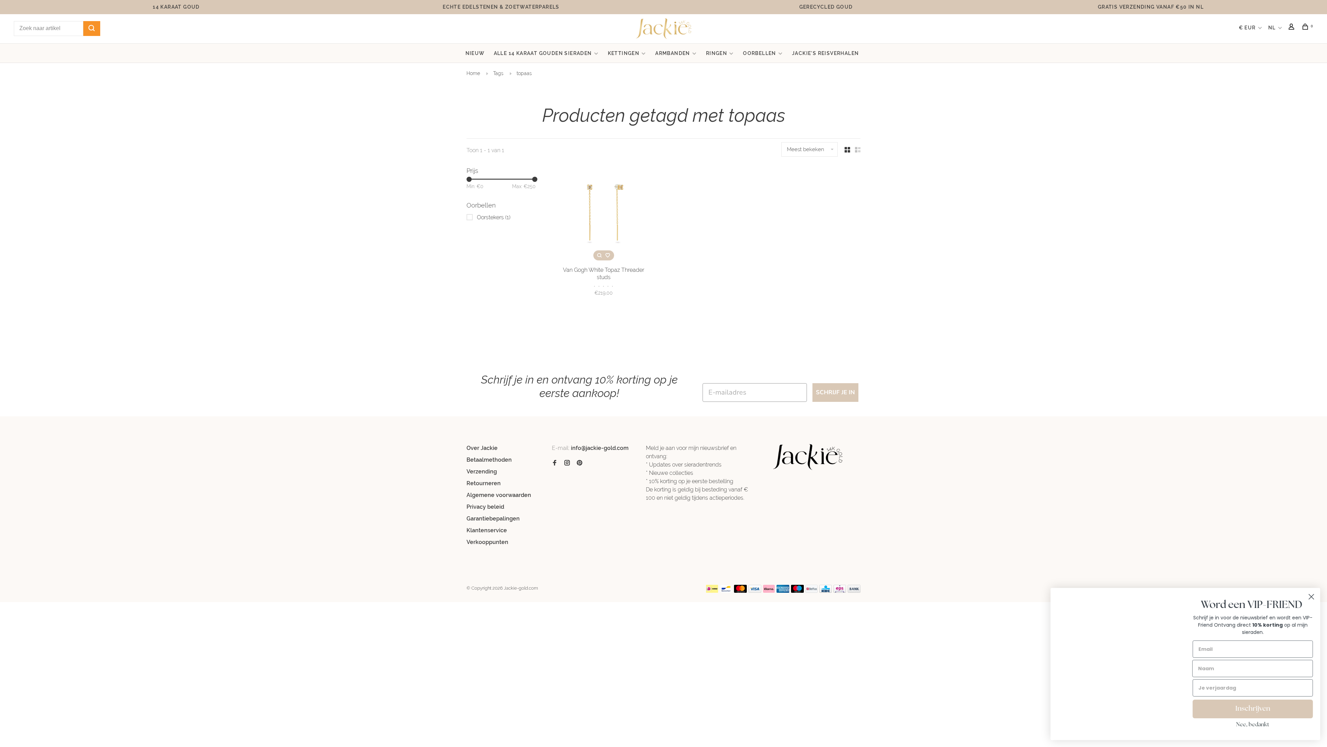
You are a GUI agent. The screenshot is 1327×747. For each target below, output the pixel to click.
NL (1272, 27)
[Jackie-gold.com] (808, 457)
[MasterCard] (740, 591)
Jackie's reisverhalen (825, 53)
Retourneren (484, 483)
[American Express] (783, 591)
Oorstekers (493, 217)
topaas (524, 73)
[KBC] (825, 591)
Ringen (716, 53)
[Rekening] (1292, 27)
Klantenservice (487, 530)
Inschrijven (1252, 709)
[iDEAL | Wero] (712, 591)
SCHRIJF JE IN (835, 392)
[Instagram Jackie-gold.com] (567, 463)
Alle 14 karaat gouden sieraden (543, 53)
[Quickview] (599, 255)
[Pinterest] (579, 463)
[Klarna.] (769, 591)
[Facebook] (554, 463)
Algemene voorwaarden (499, 495)
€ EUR (1248, 27)
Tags (498, 73)
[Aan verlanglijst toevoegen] (607, 255)
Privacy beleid (485, 507)
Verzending (482, 471)
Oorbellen (759, 53)
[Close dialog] (1311, 597)
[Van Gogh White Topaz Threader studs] (603, 214)
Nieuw (475, 53)
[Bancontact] (726, 591)
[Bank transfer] (854, 591)
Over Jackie (482, 448)
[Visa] (755, 591)
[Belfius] (812, 591)
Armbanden (672, 53)
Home (473, 73)
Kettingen (624, 53)
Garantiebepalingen (493, 518)
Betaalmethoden (489, 459)
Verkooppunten (487, 542)
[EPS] (840, 591)
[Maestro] (797, 591)
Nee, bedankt (1252, 725)
